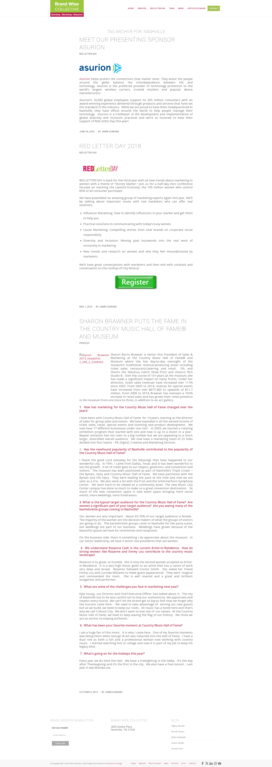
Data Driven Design (115, 763)
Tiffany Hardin (178, 725)
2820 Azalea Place (121, 726)
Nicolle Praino (177, 731)
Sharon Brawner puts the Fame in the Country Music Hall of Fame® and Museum (133, 329)
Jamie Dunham (110, 131)
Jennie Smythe (177, 742)
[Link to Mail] (219, 763)
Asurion (84, 79)
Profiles (84, 343)
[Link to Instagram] (215, 763)
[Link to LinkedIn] (211, 763)
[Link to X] (207, 763)
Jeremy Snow (177, 748)
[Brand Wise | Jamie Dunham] (67, 8)
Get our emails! (60, 728)
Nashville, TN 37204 (123, 729)
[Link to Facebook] (202, 763)
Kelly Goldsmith (178, 737)
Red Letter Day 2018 (110, 146)
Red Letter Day (88, 54)
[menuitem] (131, 8)
